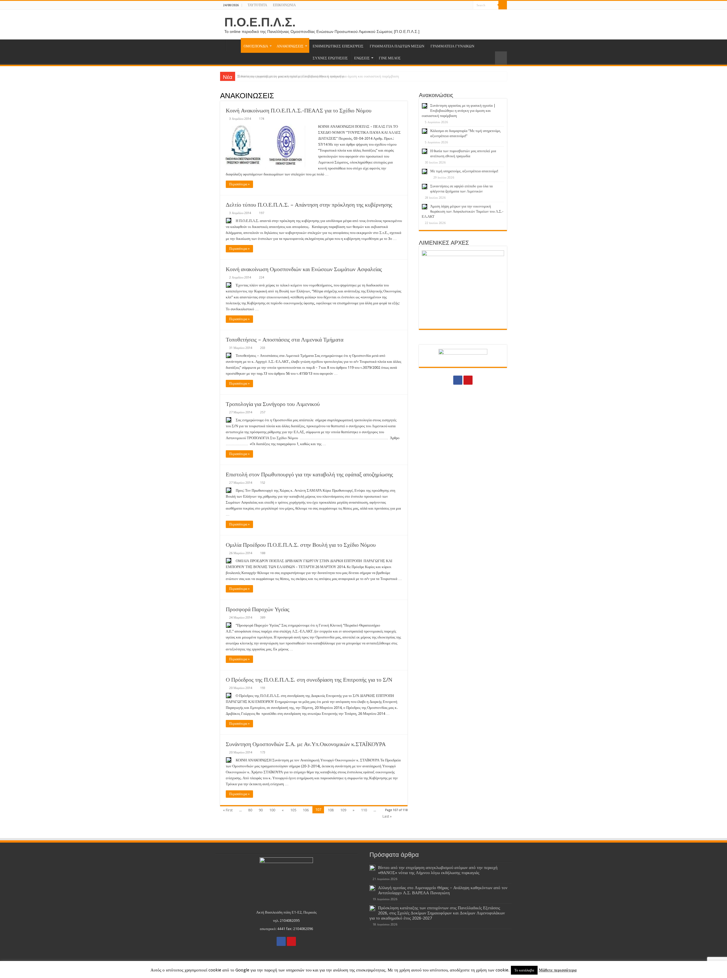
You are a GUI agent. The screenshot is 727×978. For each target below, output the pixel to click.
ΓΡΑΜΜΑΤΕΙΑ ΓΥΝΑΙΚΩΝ (452, 46)
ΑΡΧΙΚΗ (233, 45)
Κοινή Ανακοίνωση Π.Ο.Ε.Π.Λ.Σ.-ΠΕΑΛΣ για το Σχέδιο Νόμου (298, 110)
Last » (387, 816)
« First (228, 810)
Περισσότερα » (239, 184)
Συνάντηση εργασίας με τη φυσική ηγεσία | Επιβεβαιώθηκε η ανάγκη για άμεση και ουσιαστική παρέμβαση (318, 76)
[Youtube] (469, 5)
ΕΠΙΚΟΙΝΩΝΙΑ (284, 5)
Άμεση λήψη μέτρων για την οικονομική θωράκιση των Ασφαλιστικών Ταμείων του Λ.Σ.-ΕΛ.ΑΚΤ (463, 211)
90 (261, 810)
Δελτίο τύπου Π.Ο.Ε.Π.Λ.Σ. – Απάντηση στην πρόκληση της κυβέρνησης (309, 204)
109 (343, 810)
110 (364, 810)
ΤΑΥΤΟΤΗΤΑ (257, 5)
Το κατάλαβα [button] (524, 970)
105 (293, 810)
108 (331, 810)
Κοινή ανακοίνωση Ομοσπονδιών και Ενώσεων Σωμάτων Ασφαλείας (304, 269)
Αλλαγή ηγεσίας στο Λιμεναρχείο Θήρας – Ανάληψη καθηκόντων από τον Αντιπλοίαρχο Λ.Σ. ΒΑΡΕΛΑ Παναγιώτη (442, 890)
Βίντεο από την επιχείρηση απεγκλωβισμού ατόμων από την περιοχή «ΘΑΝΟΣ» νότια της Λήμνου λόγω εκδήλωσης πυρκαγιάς (438, 870)
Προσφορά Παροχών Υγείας (257, 609)
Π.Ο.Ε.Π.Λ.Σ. (260, 22)
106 (306, 810)
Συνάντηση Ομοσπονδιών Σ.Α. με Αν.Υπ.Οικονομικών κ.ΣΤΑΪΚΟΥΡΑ (306, 744)
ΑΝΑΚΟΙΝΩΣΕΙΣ (290, 46)
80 (250, 810)
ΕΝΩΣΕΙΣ (362, 58)
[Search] (502, 5)
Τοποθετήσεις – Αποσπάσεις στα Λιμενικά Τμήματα (284, 339)
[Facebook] (463, 5)
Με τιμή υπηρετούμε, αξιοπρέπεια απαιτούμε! (464, 171)
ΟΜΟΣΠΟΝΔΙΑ (256, 46)
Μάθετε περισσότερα (557, 970)
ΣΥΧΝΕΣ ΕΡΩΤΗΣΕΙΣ (330, 58)
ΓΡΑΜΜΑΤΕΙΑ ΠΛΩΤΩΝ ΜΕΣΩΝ (397, 46)
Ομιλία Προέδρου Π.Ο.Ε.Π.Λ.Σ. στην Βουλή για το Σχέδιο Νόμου (301, 544)
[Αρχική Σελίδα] (223, 45)
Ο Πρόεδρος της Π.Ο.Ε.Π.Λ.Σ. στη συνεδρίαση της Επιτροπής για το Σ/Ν (309, 679)
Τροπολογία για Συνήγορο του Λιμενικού (273, 404)
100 (272, 810)
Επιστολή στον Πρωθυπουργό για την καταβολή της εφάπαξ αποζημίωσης (309, 474)
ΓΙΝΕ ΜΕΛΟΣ (390, 58)
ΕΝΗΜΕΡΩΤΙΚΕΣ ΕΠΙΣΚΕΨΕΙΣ (338, 46)
